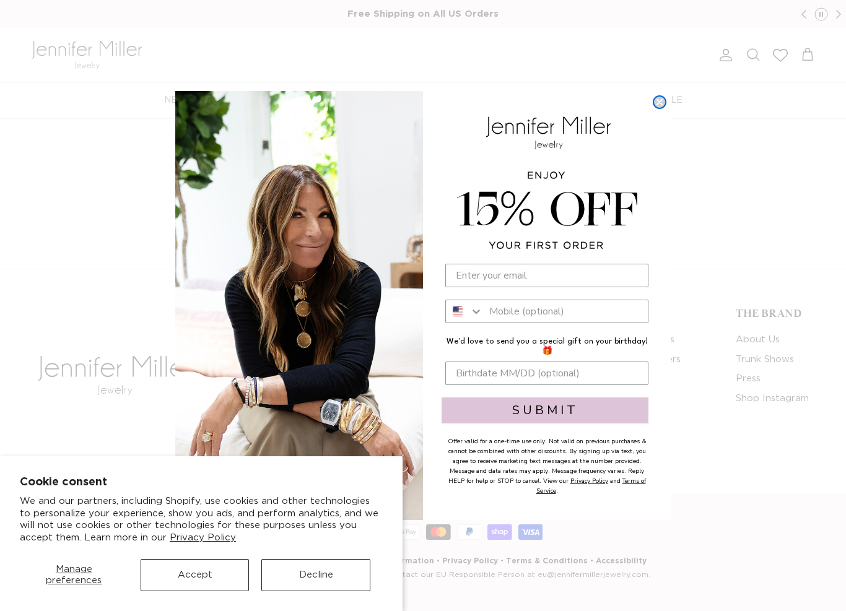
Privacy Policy (203, 538)
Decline (316, 575)
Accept (195, 575)
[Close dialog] (659, 102)
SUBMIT (545, 410)
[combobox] (464, 311)
